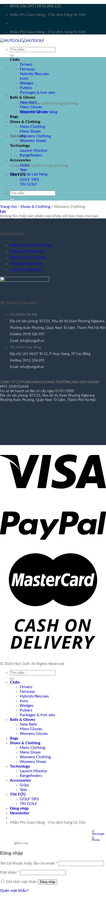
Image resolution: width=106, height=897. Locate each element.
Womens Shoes (33, 141)
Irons (24, 701)
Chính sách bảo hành (26, 264)
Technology (20, 766)
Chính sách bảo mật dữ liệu (31, 245)
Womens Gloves (34, 112)
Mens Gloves (31, 107)
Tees (23, 170)
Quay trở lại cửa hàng (28, 174)
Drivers (26, 64)
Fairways (27, 69)
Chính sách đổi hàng (25, 270)
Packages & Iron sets (37, 92)
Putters (26, 710)
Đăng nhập (47, 882)
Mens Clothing (32, 127)
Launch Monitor (34, 151)
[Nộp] (12, 55)
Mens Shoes (30, 131)
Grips (24, 165)
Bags (14, 117)
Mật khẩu (9, 872)
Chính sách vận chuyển (27, 258)
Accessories (20, 160)
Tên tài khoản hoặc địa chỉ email (28, 863)
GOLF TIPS (29, 180)
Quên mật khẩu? (14, 891)
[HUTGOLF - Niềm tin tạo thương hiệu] (22, 41)
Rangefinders (31, 155)
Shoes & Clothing (25, 122)
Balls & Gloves (22, 97)
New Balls (28, 102)
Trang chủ (8, 207)
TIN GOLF (28, 184)
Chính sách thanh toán (27, 251)
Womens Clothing (35, 136)
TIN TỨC (18, 175)
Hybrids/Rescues (34, 74)
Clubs (15, 60)
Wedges (27, 706)
